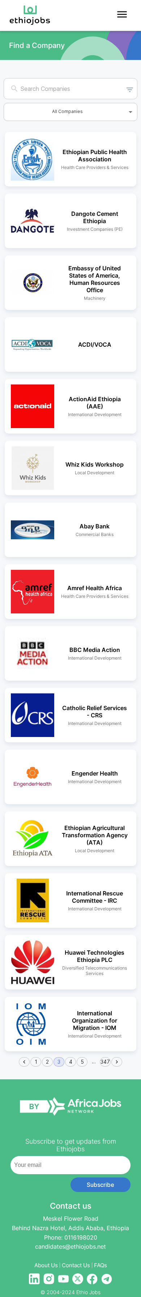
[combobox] (64, 89)
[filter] (130, 88)
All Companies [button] (67, 111)
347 (105, 1062)
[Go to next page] (116, 1062)
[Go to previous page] (24, 1062)
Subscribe (100, 1184)
